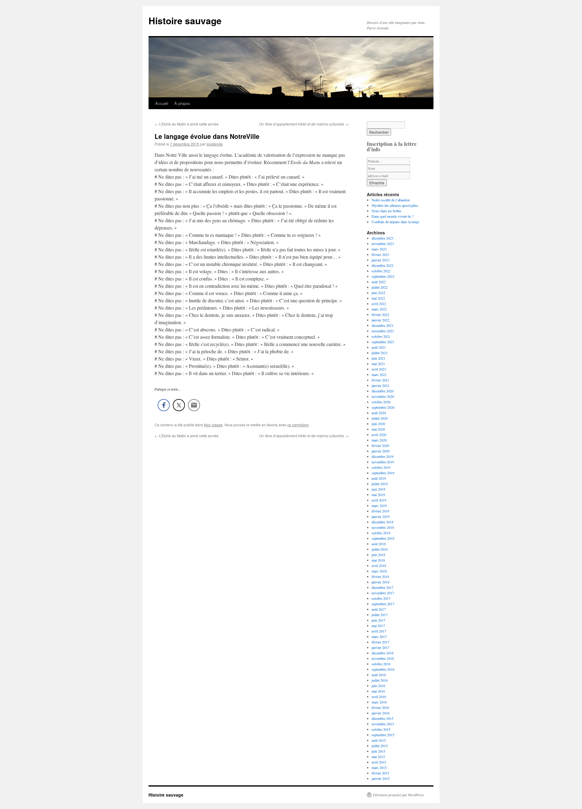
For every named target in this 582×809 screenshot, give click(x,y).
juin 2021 (378, 358)
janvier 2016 (381, 712)
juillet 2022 (380, 287)
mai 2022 (378, 298)
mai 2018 (378, 560)
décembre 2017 (382, 587)
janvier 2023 (381, 259)
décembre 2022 (382, 265)
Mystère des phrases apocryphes (395, 205)
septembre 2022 (383, 276)
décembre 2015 (382, 718)
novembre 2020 (383, 396)
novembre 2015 (383, 723)
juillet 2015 (380, 745)
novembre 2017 (383, 592)
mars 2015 (379, 767)
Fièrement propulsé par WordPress (398, 794)
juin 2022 (378, 292)
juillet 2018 (380, 549)
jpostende (214, 143)
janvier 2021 (381, 385)
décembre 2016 (382, 652)
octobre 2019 (381, 467)
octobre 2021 (381, 336)
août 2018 (379, 543)
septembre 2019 (383, 472)
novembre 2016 (383, 658)
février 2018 (380, 576)
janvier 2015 (381, 778)
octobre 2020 (381, 401)
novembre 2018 (383, 527)
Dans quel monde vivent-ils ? (392, 216)
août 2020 (379, 412)
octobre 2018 (381, 532)
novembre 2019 (383, 461)
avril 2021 (379, 369)
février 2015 (380, 772)
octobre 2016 (381, 663)
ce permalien (298, 424)
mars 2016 (379, 702)
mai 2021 (378, 363)
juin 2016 (378, 685)
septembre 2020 (383, 407)
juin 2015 (378, 751)
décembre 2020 (382, 390)
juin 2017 (378, 620)
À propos (182, 103)
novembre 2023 (383, 243)
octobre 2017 (381, 598)
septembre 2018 (383, 538)
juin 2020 (378, 423)
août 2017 (379, 609)
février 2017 (380, 641)
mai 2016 (378, 691)
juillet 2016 (380, 680)
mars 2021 (379, 374)
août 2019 (379, 478)
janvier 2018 (381, 581)
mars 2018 (379, 571)
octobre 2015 (381, 729)
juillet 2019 (380, 483)
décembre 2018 (382, 521)
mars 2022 (379, 309)
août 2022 (379, 281)
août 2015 (379, 740)
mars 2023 (379, 249)
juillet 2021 (380, 352)
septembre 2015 (383, 734)
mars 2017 (379, 636)
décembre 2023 (382, 238)
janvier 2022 (381, 319)
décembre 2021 (382, 325)
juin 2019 (378, 489)
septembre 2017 (383, 603)
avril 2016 (379, 696)
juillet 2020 (380, 418)
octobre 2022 (381, 270)
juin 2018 (378, 554)
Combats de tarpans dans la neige (395, 221)
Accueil (161, 103)
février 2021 (380, 380)
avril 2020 (379, 434)
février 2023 (380, 254)
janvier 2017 (381, 647)
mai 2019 (378, 494)
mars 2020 (379, 440)
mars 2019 (379, 505)
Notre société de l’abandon (391, 199)
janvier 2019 (381, 516)
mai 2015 (378, 756)
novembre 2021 (383, 330)
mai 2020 (378, 429)
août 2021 (379, 347)
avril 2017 (379, 631)
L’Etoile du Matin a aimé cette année (187, 123)
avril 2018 (379, 565)
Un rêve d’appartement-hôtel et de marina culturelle (304, 123)
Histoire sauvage (185, 20)
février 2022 (380, 314)
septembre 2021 (383, 341)
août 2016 (379, 674)
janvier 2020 (381, 450)
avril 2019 (379, 500)
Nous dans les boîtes (386, 210)
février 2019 (380, 511)
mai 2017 (378, 625)
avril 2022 (379, 303)
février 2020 (380, 445)
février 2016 (380, 707)
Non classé (213, 424)
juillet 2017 (380, 614)
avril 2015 (379, 762)
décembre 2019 (382, 456)
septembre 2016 (383, 669)
